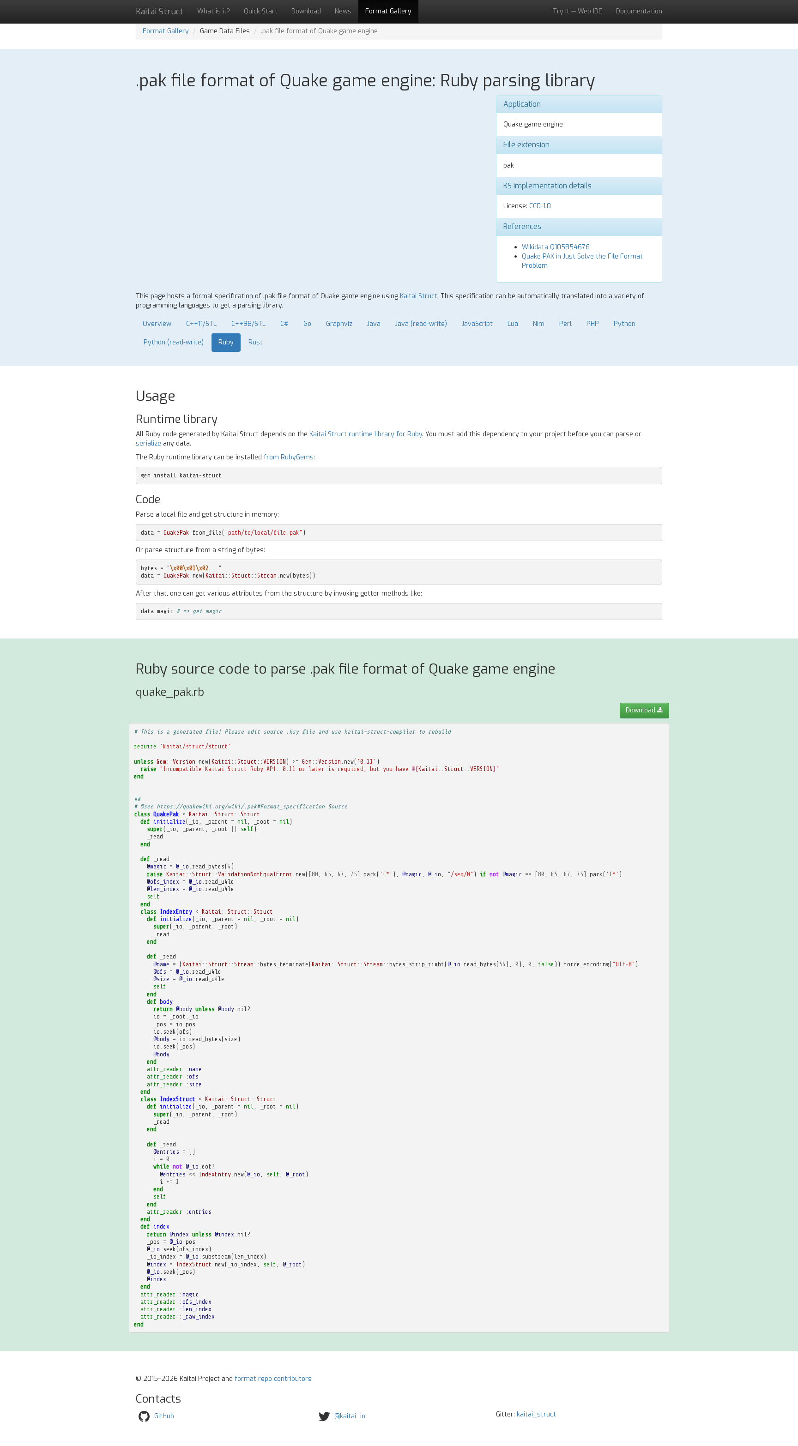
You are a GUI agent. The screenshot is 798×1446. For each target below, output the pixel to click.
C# (284, 323)
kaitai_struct (536, 1414)
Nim (538, 323)
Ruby (226, 342)
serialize (148, 443)
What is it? (213, 11)
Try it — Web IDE (577, 11)
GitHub (164, 1416)
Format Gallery (388, 11)
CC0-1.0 (540, 206)
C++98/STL (248, 323)
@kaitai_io (349, 1416)
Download (306, 11)
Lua (513, 323)
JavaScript (477, 323)
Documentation (639, 11)
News (343, 11)
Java (374, 323)
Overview (157, 323)
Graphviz (339, 323)
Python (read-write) (174, 342)
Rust (255, 342)
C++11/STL (201, 323)
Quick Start (261, 11)
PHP (592, 323)
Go (307, 323)
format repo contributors (273, 1378)
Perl (565, 323)
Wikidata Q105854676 (556, 247)
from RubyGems (289, 457)
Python (624, 323)
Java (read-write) (421, 323)
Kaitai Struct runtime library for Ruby (365, 434)
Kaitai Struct (418, 296)
